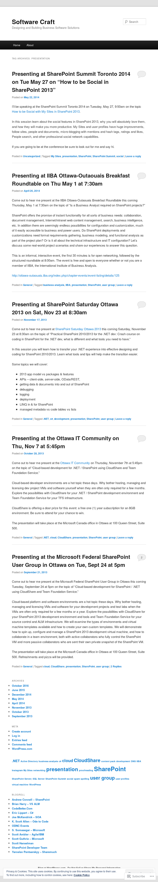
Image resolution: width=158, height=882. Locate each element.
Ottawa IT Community (75, 463)
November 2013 (21, 707)
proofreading (86, 770)
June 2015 (18, 690)
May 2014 (18, 699)
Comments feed (22, 744)
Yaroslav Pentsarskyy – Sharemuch (34, 852)
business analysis (53, 285)
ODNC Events (20, 826)
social (119, 156)
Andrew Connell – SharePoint (31, 799)
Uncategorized (31, 156)
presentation (69, 156)
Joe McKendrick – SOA (26, 817)
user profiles (122, 778)
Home (16, 45)
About (30, 45)
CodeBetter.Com (22, 808)
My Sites (56, 156)
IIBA (68, 285)
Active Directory (29, 761)
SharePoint (84, 156)
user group (108, 285)
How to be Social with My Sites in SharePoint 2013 (46, 111)
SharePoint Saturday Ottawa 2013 (78, 329)
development (61, 419)
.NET (46, 419)
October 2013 (20, 712)
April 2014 (18, 703)
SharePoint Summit (104, 156)
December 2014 (21, 694)
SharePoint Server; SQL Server (28, 778)
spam (77, 778)
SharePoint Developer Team (29, 847)
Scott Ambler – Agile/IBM (28, 834)
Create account (21, 731)
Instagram (17, 770)
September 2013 (22, 716)
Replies (116, 666)
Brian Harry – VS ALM (26, 804)
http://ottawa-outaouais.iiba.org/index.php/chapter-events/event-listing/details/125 (65, 275)
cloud (53, 537)
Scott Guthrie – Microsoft (28, 839)
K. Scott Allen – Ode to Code (30, 821)
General (27, 285)
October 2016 (20, 686)
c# (51, 419)
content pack (108, 761)
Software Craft (33, 21)
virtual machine (20, 784)
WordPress (35, 784)
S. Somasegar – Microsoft (28, 830)
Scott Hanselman (23, 843)
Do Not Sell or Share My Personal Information (93, 868)
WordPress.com (22, 749)
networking (39, 770)
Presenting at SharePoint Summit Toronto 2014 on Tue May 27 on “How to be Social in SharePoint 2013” (71, 82)
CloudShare (64, 537)
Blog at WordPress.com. (52, 868)
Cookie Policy (82, 875)
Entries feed (19, 740)
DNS (133, 761)
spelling (85, 778)
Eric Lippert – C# (22, 813)
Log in (16, 736)
